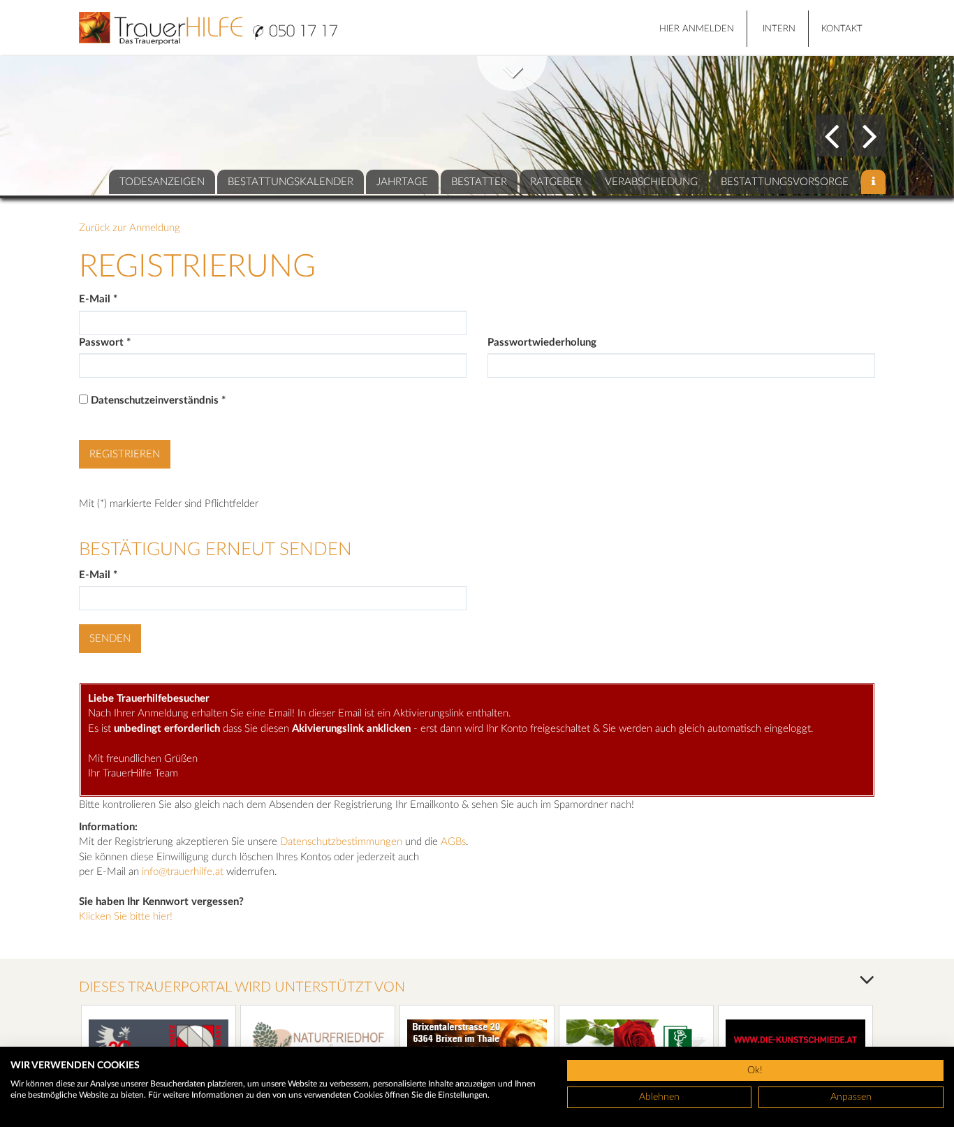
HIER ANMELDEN (696, 29)
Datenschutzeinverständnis (158, 400)
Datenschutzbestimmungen (341, 842)
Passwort (105, 342)
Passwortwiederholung (541, 342)
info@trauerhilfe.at (182, 872)
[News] (873, 182)
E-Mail (98, 299)
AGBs (453, 842)
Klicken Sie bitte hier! (126, 916)
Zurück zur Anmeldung (129, 228)
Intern (779, 29)
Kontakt (842, 29)
